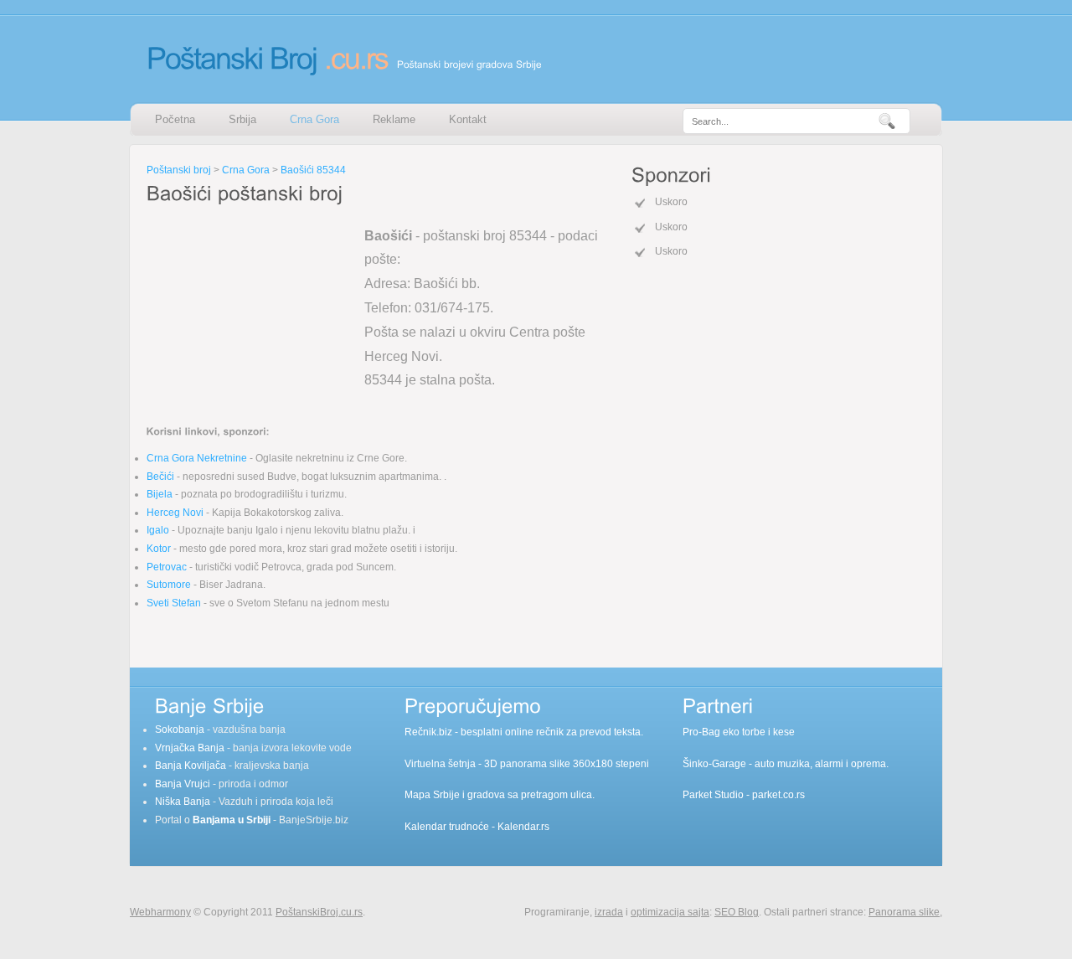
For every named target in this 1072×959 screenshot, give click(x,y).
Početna (175, 119)
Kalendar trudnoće (447, 827)
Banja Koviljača (190, 765)
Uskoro (671, 202)
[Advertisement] (251, 313)
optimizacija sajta (670, 912)
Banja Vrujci (182, 784)
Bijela (160, 494)
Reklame (394, 119)
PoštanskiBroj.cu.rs (319, 912)
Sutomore (169, 584)
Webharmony (160, 912)
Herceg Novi (175, 512)
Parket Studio (713, 795)
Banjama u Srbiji (232, 820)
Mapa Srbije (432, 795)
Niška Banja (182, 801)
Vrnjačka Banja (189, 748)
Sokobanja (179, 729)
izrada (609, 912)
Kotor (159, 548)
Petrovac (167, 567)
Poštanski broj (179, 170)
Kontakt (468, 119)
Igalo (158, 530)
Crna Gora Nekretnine (197, 458)
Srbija (242, 119)
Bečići (160, 476)
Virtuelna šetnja (440, 764)
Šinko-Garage (714, 764)
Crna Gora (314, 119)
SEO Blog (736, 912)
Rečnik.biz (428, 732)
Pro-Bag (701, 732)
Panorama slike (904, 912)
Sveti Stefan (174, 603)
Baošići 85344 (313, 170)
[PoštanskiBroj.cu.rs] (268, 57)
